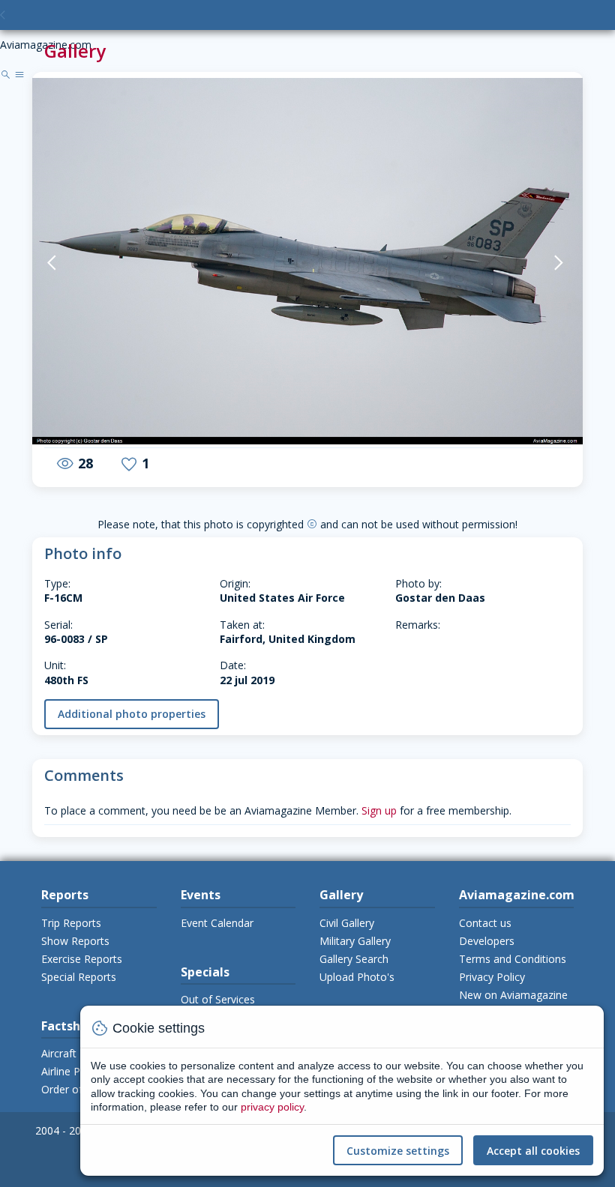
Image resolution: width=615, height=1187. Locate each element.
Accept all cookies (533, 1151)
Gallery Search (354, 959)
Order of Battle (78, 1089)
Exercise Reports (81, 959)
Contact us (485, 923)
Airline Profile (73, 1071)
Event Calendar (217, 923)
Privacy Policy (492, 977)
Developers (486, 941)
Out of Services (218, 999)
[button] (70, 262)
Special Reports (78, 977)
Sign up (379, 810)
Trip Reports (71, 923)
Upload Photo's (357, 977)
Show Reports (75, 941)
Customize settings (397, 1151)
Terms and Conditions (512, 959)
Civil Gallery (347, 923)
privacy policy (272, 1107)
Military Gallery (355, 941)
